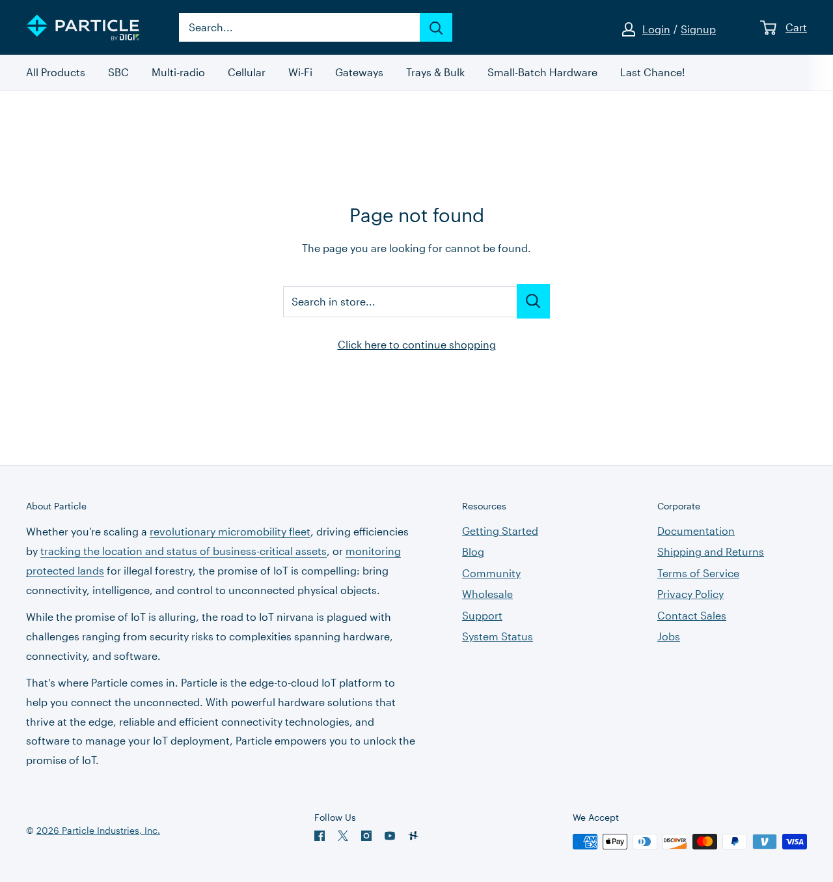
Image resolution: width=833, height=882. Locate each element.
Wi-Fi (300, 72)
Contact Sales (691, 615)
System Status (497, 636)
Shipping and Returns (710, 551)
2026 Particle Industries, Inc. (98, 830)
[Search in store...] (533, 301)
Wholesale (487, 594)
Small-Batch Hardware (542, 72)
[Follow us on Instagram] (366, 836)
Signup (698, 29)
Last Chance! (652, 72)
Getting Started (500, 530)
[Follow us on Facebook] (319, 836)
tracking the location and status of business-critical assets (183, 551)
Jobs (668, 636)
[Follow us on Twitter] (343, 836)
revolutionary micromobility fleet (230, 531)
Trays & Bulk (435, 72)
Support (482, 615)
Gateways (359, 72)
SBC (118, 72)
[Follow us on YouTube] (390, 836)
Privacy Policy (690, 594)
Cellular (247, 72)
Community (491, 573)
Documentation (696, 530)
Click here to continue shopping (417, 344)
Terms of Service (698, 573)
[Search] (436, 27)
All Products (55, 72)
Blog (473, 551)
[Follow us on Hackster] (413, 836)
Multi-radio (178, 72)
